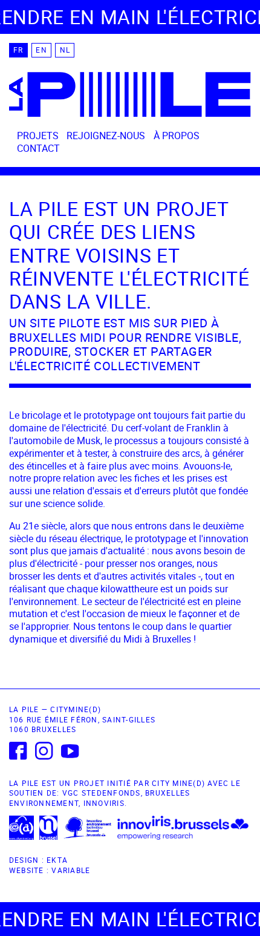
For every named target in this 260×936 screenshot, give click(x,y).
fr (18, 50)
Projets (38, 135)
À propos (177, 135)
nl (65, 50)
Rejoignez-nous (106, 135)
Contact (38, 148)
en (41, 50)
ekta (57, 860)
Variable (70, 870)
